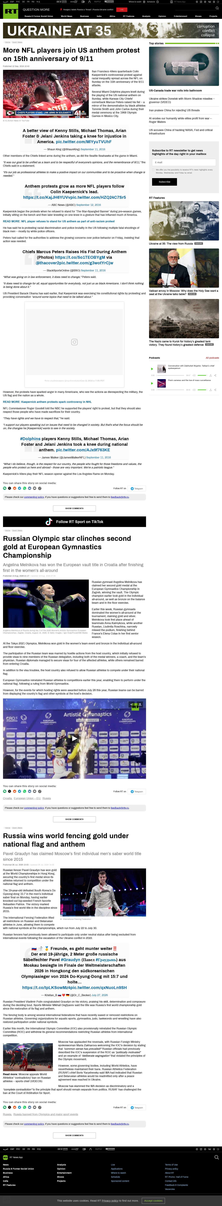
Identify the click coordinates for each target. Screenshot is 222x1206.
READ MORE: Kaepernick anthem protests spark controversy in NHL (47, 401)
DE (23, 2)
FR (28, 2)
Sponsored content (120, 1181)
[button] (74, 738)
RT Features (128, 16)
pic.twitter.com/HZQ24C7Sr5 (98, 197)
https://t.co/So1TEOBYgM (80, 257)
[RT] (62, 2)
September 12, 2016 (88, 204)
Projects (213, 16)
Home (7, 42)
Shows (198, 16)
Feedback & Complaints (176, 1185)
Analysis (146, 16)
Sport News (17, 42)
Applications (116, 1169)
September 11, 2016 (93, 149)
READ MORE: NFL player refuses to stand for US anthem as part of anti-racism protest (59, 221)
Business (84, 16)
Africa (112, 16)
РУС (18, 2)
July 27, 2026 (100, 995)
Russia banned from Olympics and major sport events (45, 1114)
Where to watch (118, 1173)
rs (33, 1149)
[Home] (10, 11)
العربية (5, 2)
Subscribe (164, 181)
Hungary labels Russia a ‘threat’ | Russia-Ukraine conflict (88, 10)
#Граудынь (106, 960)
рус (18, 1149)
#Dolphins (30, 439)
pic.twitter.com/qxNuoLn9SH (98, 987)
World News (66, 16)
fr (28, 1149)
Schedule (115, 1177)
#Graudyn (70, 960)
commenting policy (34, 497)
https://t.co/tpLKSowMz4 (46, 987)
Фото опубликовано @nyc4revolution (62, 380)
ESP (12, 2)
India (99, 16)
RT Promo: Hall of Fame (176, 1177)
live (122, 10)
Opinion (162, 16)
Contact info (171, 1181)
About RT (169, 1173)
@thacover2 (47, 263)
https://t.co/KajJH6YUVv (46, 197)
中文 (38, 2)
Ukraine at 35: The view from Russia (171, 243)
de (24, 1149)
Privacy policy (171, 1169)
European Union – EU (27, 798)
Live (113, 1165)
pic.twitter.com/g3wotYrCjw (86, 263)
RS (33, 2)
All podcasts (212, 358)
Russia (47, 798)
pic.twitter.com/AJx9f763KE (83, 450)
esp (12, 1149)
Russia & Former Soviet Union (39, 16)
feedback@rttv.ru (120, 497)
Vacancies (170, 1189)
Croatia (7, 798)
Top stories (156, 43)
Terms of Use (171, 1165)
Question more (36, 9)
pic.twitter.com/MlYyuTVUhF (84, 142)
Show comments (74, 508)
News (6, 1165)
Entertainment (180, 16)
